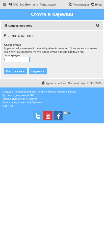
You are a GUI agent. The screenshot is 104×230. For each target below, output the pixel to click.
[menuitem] (13, 5)
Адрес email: (12, 44)
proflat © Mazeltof (28, 98)
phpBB (31, 91)
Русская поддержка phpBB (19, 95)
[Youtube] (48, 115)
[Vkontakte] (37, 115)
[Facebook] (58, 115)
